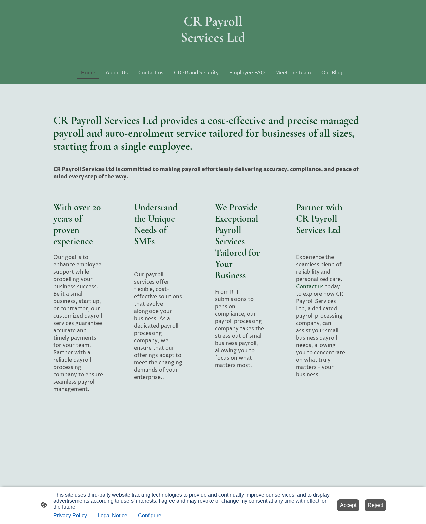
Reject (375, 505)
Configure (149, 515)
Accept (348, 505)
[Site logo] (213, 51)
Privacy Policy (70, 515)
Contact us (310, 286)
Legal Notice (112, 515)
